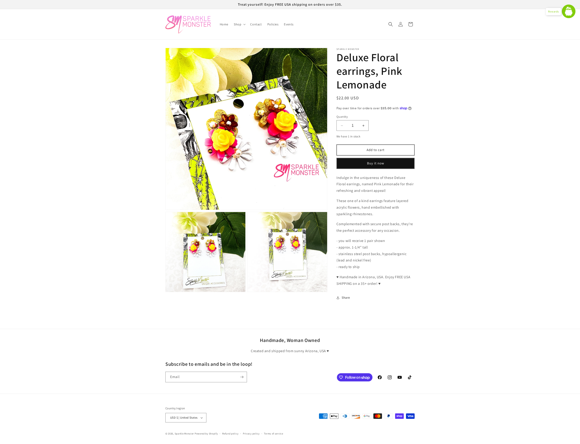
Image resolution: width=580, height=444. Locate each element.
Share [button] (346, 297)
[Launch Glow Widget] (568, 11)
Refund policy (230, 433)
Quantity (342, 117)
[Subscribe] (242, 377)
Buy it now (375, 163)
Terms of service (273, 433)
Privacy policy (251, 433)
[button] (239, 24)
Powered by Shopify (206, 433)
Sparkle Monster (184, 433)
